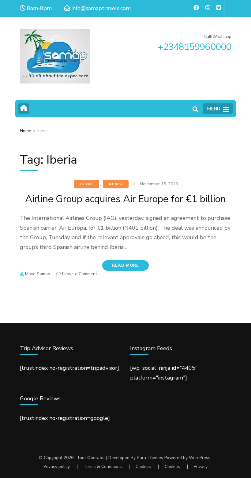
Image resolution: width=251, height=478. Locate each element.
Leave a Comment (79, 274)
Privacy (201, 466)
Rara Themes (150, 458)
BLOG (86, 184)
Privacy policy (56, 466)
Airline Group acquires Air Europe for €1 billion (125, 199)
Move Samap (37, 274)
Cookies (143, 466)
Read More (125, 265)
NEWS (115, 184)
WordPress (199, 458)
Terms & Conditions (103, 466)
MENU (213, 109)
